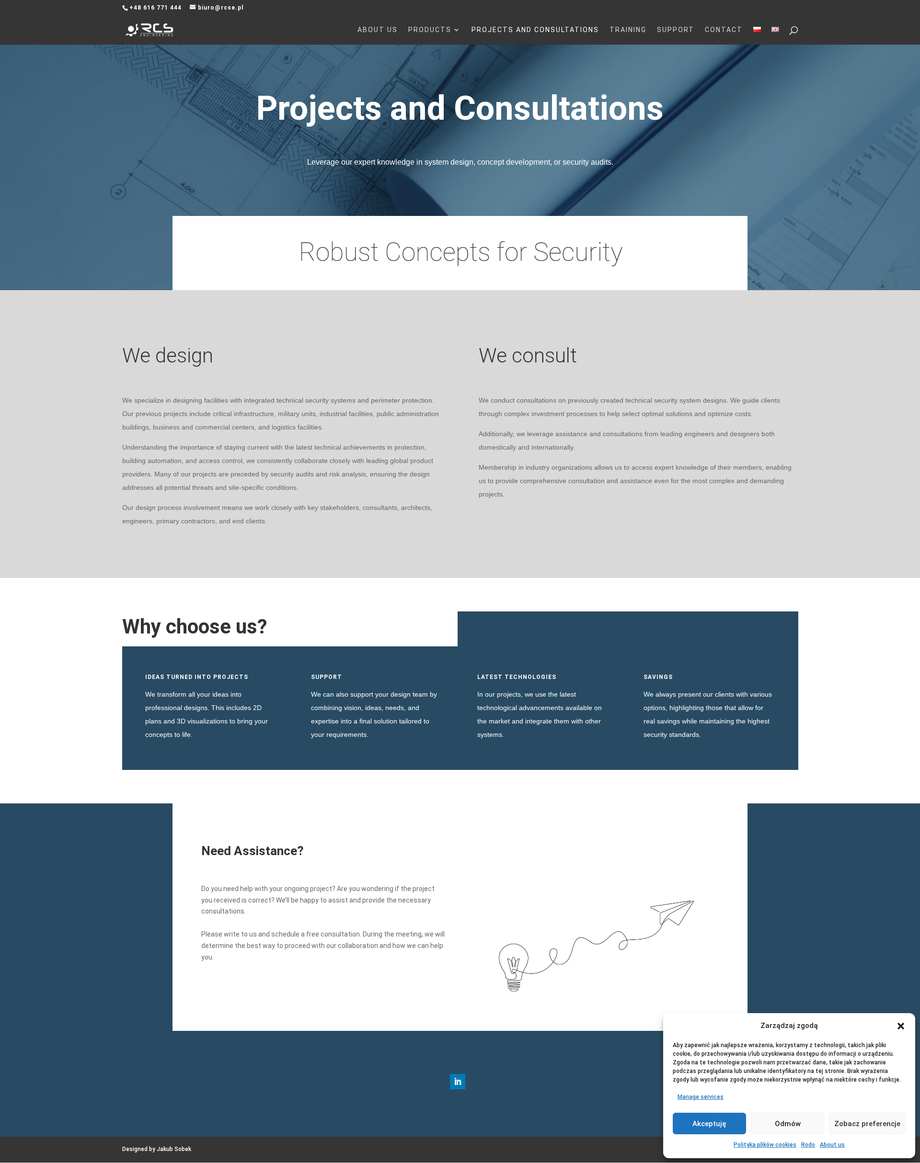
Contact (724, 30)
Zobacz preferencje (867, 1123)
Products (429, 30)
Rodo (808, 1144)
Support (675, 30)
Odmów (788, 1123)
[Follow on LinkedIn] (457, 1081)
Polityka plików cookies (765, 1144)
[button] (901, 1026)
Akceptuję (709, 1123)
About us (832, 1144)
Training (628, 30)
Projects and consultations (535, 30)
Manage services (701, 1097)
